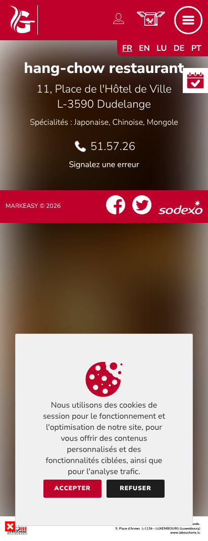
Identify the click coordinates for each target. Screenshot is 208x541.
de (179, 48)
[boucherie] (104, 532)
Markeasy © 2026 (33, 206)
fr (127, 48)
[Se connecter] (118, 24)
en (144, 48)
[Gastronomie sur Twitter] (142, 214)
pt (196, 48)
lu (162, 48)
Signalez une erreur (104, 164)
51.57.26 (112, 146)
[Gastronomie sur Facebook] (115, 214)
